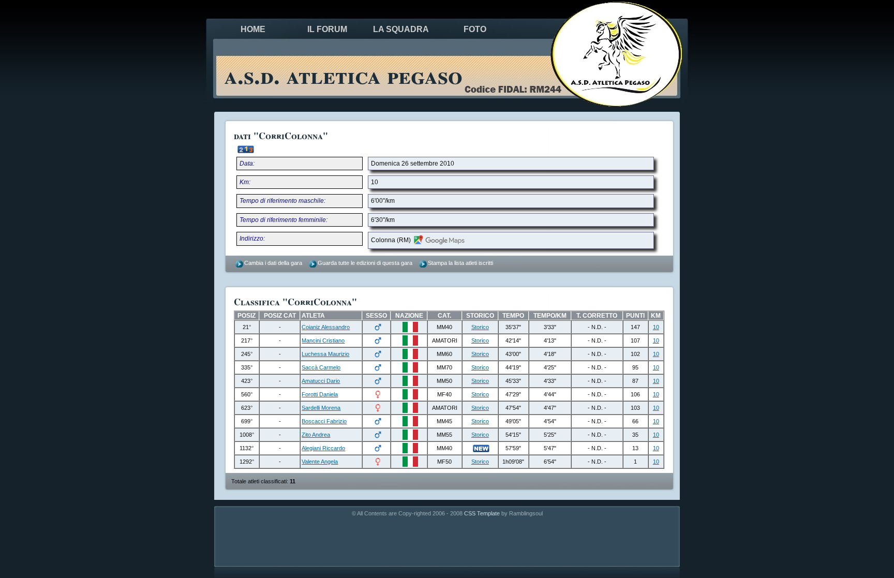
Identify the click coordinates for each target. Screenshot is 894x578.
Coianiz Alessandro (326, 327)
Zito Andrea (316, 435)
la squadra (401, 29)
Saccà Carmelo (321, 367)
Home (253, 29)
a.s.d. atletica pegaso (343, 74)
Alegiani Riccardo (323, 448)
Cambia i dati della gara (273, 263)
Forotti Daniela (320, 394)
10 (656, 327)
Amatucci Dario (321, 381)
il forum (327, 29)
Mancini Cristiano (323, 340)
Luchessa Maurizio (325, 354)
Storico (480, 327)
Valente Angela (320, 461)
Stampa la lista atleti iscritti (460, 263)
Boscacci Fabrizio (324, 421)
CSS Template (482, 513)
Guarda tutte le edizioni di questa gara (365, 263)
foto (475, 29)
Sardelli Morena (321, 408)
